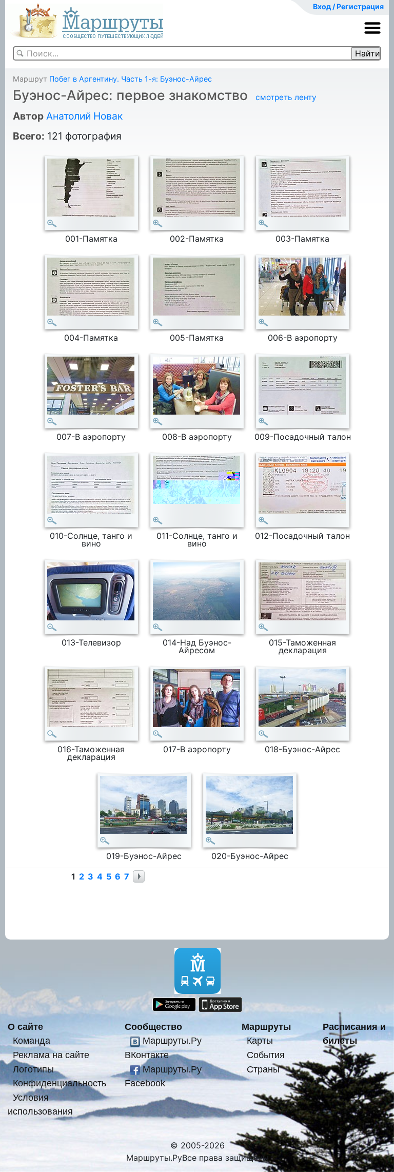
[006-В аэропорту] (263, 322)
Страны (263, 1069)
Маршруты (266, 1026)
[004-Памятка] (52, 322)
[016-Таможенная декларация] (52, 734)
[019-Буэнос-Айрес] (105, 841)
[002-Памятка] (158, 223)
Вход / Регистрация (348, 6)
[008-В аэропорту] (158, 421)
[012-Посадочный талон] (263, 520)
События (266, 1054)
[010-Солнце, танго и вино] (52, 520)
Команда (31, 1040)
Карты (260, 1040)
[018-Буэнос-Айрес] (263, 734)
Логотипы (33, 1069)
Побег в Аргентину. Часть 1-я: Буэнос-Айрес (130, 78)
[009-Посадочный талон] (263, 421)
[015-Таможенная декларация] (263, 627)
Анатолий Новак (84, 116)
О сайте (25, 1026)
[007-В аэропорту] (52, 421)
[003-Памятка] (263, 223)
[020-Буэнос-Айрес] (210, 841)
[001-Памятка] (52, 223)
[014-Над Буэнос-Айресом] (158, 627)
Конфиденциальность (59, 1083)
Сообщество (153, 1026)
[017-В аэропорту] (158, 734)
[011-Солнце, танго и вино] (158, 520)
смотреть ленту (286, 97)
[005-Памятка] (158, 322)
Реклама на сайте (51, 1054)
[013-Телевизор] (52, 627)
